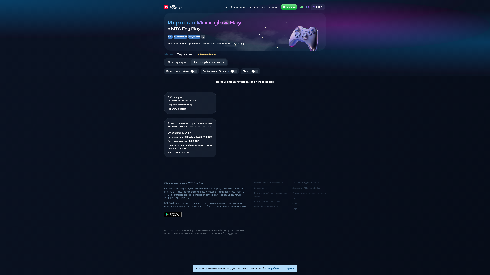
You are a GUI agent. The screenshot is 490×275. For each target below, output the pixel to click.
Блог (294, 208)
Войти (319, 7)
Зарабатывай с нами (241, 7)
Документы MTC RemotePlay (306, 188)
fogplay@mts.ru (230, 233)
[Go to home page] (193, 7)
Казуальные (194, 36)
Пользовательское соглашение (268, 182)
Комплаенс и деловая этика (305, 182)
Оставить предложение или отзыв (309, 193)
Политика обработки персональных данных (270, 195)
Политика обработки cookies (267, 201)
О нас (295, 203)
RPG (170, 36)
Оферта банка (260, 188)
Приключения (180, 36)
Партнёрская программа (265, 206)
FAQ (226, 7)
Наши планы (259, 7)
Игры (168, 54)
